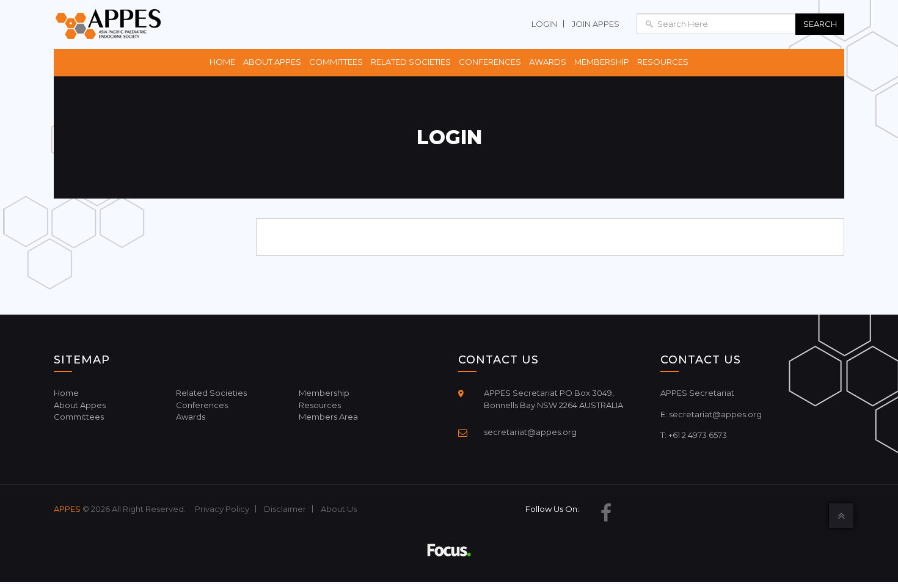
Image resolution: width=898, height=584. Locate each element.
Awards (547, 62)
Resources (662, 62)
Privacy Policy (222, 509)
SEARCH (820, 24)
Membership (601, 62)
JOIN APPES (595, 24)
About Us (339, 509)
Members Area (328, 417)
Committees (336, 62)
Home (222, 62)
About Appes (272, 62)
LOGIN (544, 24)
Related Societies (411, 62)
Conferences (490, 62)
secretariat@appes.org (530, 432)
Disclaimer (285, 509)
